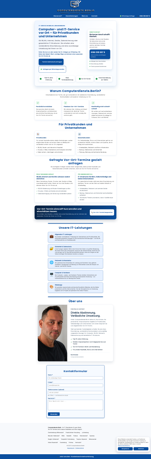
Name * (50, 375)
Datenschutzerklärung (124, 445)
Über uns (85, 16)
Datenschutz (80, 448)
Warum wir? (58, 16)
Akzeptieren (125, 449)
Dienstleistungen (72, 16)
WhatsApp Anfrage (128, 16)
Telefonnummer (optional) (56, 389)
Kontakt (94, 16)
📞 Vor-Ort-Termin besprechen (102, 212)
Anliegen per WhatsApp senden (53, 69)
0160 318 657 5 (143, 16)
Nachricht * (51, 398)
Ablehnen (141, 449)
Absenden (53, 414)
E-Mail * (50, 382)
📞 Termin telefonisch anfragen (51, 62)
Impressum (70, 448)
